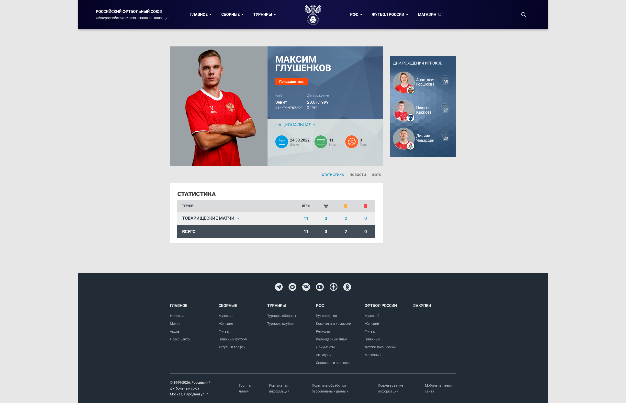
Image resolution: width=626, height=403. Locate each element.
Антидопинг (325, 355)
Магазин (427, 14)
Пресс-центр (180, 339)
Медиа (175, 324)
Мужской (372, 316)
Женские (226, 324)
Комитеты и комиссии (333, 324)
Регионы (323, 331)
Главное (199, 14)
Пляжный (372, 339)
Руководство (326, 316)
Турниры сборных (281, 316)
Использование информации (390, 388)
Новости (177, 316)
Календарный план (331, 339)
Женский (372, 324)
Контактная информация (279, 388)
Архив (175, 331)
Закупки (422, 305)
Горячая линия (245, 388)
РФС (354, 14)
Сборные (230, 14)
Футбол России (388, 14)
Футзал (224, 331)
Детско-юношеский (380, 347)
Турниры (262, 14)
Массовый (373, 355)
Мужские (226, 316)
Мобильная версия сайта (440, 388)
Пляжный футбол (233, 339)
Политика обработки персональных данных (330, 388)
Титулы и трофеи (232, 347)
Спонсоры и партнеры (333, 363)
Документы (325, 347)
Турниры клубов (280, 324)
